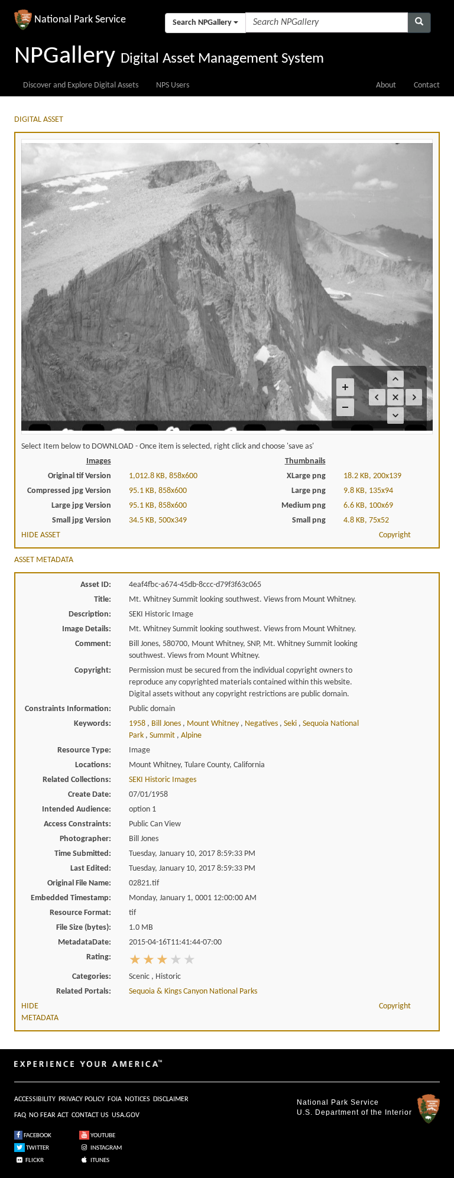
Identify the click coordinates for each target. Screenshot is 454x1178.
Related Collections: (77, 779)
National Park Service (338, 1102)
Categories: (91, 976)
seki (291, 723)
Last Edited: (90, 868)
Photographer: (85, 839)
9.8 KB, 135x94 (368, 490)
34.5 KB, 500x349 (158, 520)
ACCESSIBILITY (35, 1099)
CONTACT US (90, 1115)
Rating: (98, 957)
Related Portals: (83, 991)
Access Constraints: (77, 824)
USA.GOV (126, 1115)
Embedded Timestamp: (71, 898)
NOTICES (137, 1099)
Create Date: (89, 794)
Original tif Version (79, 476)
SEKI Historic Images (162, 779)
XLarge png (306, 476)
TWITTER (37, 1148)
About (386, 85)
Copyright (395, 535)
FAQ (20, 1115)
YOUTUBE (102, 1135)
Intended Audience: (76, 809)
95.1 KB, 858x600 (158, 490)
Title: (102, 599)
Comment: (93, 644)
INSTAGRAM (105, 1148)
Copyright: (92, 670)
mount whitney (214, 723)
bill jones (167, 723)
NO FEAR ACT (49, 1115)
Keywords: (92, 723)
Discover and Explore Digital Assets (80, 85)
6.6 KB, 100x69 (368, 505)
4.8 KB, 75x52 (366, 520)
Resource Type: (84, 750)
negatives (262, 723)
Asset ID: (95, 584)
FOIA (115, 1099)
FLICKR (34, 1160)
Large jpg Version (81, 505)
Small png (309, 520)
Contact (427, 85)
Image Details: (86, 629)
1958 (138, 723)
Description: (90, 614)
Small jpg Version (81, 520)
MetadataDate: (84, 942)
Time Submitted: (82, 853)
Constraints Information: (68, 709)
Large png (308, 490)
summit (163, 735)
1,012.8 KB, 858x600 (163, 476)
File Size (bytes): (83, 927)
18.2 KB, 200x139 (372, 476)
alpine (191, 735)
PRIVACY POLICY (82, 1099)
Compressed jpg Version (69, 490)
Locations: (93, 765)
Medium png (303, 505)
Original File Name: (79, 883)
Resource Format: (80, 912)
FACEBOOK (36, 1135)
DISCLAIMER (171, 1099)
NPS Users (172, 85)
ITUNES (99, 1160)
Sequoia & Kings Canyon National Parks (193, 991)
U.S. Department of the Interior (354, 1112)
